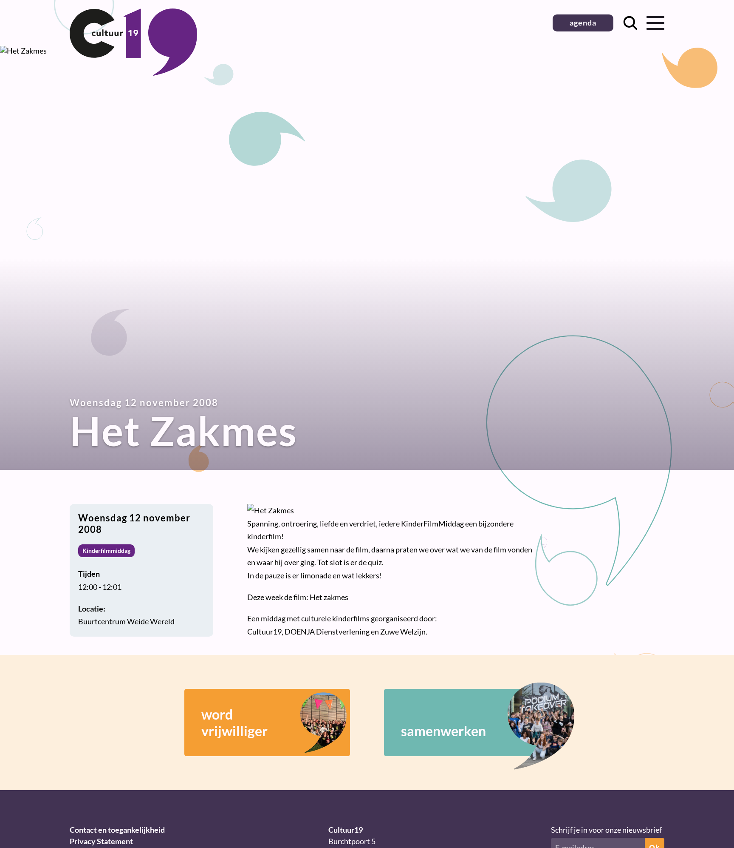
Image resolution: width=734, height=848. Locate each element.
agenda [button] (583, 22)
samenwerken (443, 731)
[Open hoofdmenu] (655, 22)
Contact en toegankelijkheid (117, 829)
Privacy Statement (101, 841)
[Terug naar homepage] (133, 72)
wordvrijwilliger (234, 722)
